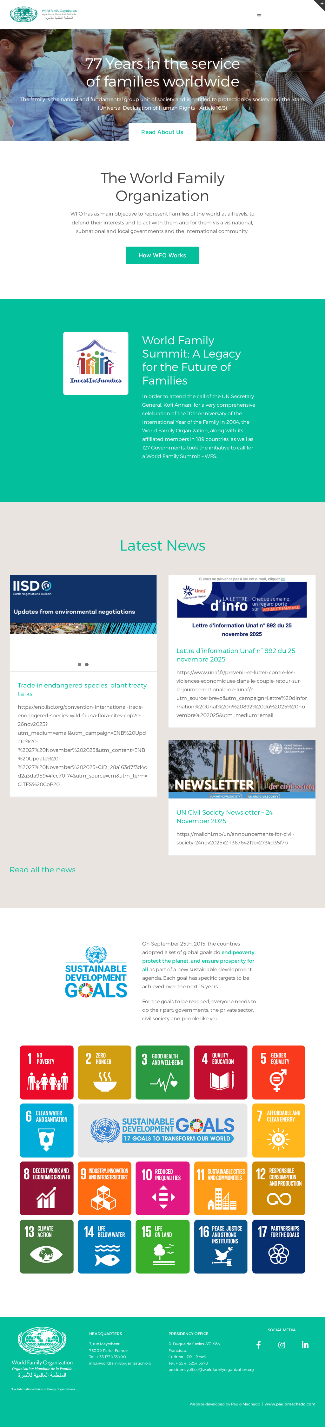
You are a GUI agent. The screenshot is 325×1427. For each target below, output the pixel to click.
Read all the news (43, 869)
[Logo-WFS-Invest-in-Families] (96, 333)
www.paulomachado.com (290, 1404)
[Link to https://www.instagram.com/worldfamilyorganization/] (281, 1345)
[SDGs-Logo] (96, 942)
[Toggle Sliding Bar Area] (319, 5)
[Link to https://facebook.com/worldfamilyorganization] (258, 1345)
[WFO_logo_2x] (43, 9)
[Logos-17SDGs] (162, 1038)
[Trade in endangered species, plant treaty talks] (83, 604)
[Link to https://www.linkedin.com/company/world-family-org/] (305, 1345)
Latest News (162, 545)
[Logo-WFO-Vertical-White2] (43, 1329)
